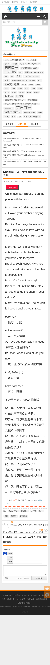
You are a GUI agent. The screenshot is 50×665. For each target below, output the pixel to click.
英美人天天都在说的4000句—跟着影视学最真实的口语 (21, 104)
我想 (6, 76)
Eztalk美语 (31, 60)
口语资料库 (33, 2)
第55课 (14, 516)
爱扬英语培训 (45, 606)
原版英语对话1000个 (29, 68)
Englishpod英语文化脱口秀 (14, 60)
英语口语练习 (12, 112)
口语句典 (30, 599)
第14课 (36, 92)
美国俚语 (8, 96)
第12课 (21, 92)
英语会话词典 (8, 108)
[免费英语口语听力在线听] (25, 9)
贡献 (6, 116)
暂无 (6, 80)
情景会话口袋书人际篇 (34, 72)
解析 (40, 113)
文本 (19, 76)
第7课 (26, 88)
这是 (19, 116)
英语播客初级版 (29, 113)
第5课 (13, 88)
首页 (5, 16)
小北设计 (25, 612)
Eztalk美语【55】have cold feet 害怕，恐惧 (23, 532)
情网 (6, 516)
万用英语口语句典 (10, 64)
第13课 (29, 92)
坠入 (41, 511)
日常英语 (15, 2)
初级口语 (11, 68)
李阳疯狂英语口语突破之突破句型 (23, 80)
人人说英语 (20, 599)
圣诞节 (33, 511)
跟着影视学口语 (24, 603)
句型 (20, 72)
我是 (12, 76)
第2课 (31, 84)
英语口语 (23, 107)
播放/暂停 (12, 187)
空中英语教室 (11, 84)
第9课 (40, 88)
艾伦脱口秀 (6, 2)
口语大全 (24, 2)
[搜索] (44, 16)
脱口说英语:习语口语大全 (14, 100)
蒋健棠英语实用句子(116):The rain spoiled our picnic (22, 151)
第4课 (6, 88)
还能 (13, 117)
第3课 (38, 84)
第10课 (6, 92)
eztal (7, 181)
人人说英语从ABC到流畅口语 (30, 64)
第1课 (24, 84)
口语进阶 (10, 72)
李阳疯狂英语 (41, 599)
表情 (6, 578)
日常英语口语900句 (31, 76)
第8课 (33, 88)
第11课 (14, 92)
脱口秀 (19, 96)
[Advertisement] (25, 640)
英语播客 (10, 599)
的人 (39, 81)
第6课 (20, 88)
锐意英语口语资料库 (32, 117)
